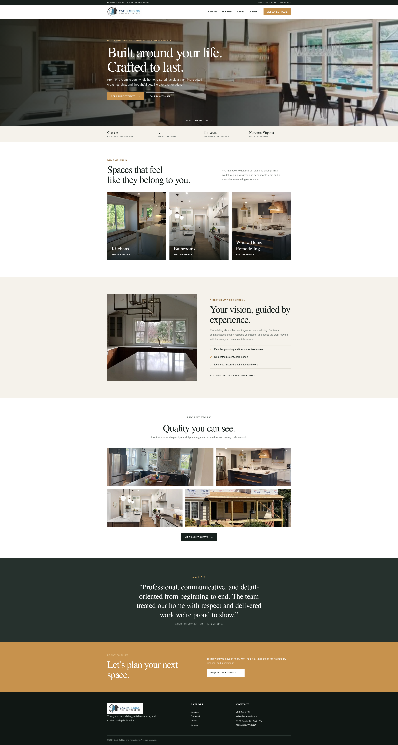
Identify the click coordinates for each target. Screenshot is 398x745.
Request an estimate (226, 673)
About (240, 11)
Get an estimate (277, 12)
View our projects (199, 537)
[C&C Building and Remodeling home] (124, 11)
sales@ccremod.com (246, 716)
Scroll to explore (199, 120)
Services (212, 11)
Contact (253, 11)
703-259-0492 (284, 2)
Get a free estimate (125, 96)
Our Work (227, 11)
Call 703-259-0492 (160, 96)
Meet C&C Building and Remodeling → (233, 375)
